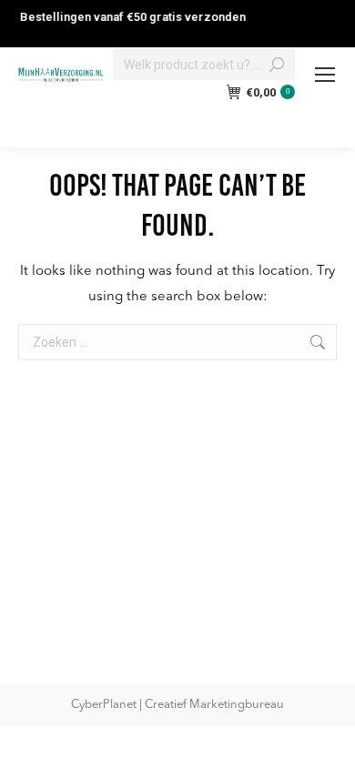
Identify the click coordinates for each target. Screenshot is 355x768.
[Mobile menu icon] (325, 74)
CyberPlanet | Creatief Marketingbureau (177, 705)
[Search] (276, 64)
